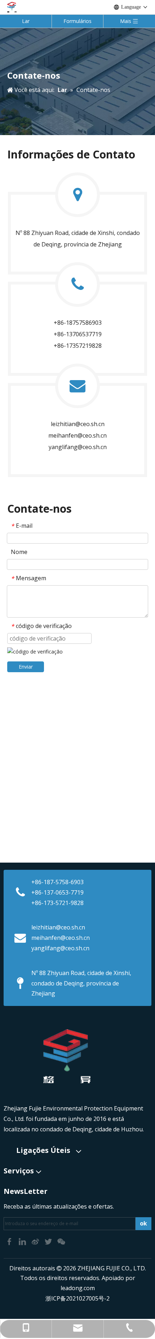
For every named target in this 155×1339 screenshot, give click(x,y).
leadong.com (78, 1288)
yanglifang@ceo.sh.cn (60, 948)
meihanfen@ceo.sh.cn (77, 435)
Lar (26, 21)
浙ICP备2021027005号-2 (77, 1298)
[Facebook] (10, 1241)
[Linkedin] (23, 1241)
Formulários (77, 21)
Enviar (26, 666)
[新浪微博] (36, 1241)
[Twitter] (49, 1241)
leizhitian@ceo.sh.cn (78, 424)
